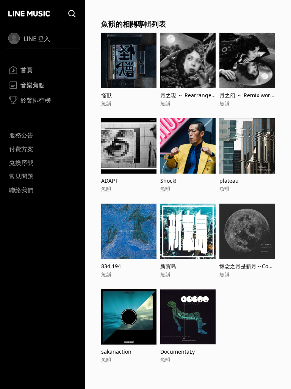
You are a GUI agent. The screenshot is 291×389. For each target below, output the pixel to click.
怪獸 (106, 95)
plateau (229, 180)
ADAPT (109, 180)
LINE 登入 (36, 39)
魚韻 (106, 103)
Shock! (168, 180)
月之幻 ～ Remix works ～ (246, 95)
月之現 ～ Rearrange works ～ (185, 95)
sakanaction (116, 351)
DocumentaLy (177, 351)
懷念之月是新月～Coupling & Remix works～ (245, 266)
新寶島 (168, 266)
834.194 (111, 266)
